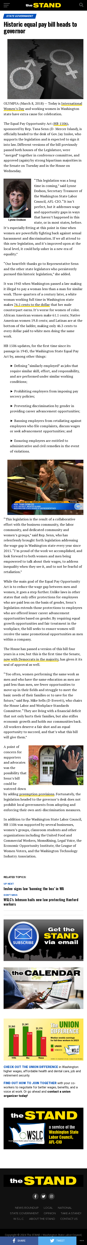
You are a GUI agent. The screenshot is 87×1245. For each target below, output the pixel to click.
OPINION (50, 1213)
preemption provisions (36, 794)
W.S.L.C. (18, 1218)
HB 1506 (60, 123)
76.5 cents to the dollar (32, 304)
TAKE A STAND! (71, 1213)
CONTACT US (69, 1218)
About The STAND (42, 1218)
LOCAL (48, 1207)
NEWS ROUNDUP (27, 1207)
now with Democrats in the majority (31, 659)
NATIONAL (65, 1207)
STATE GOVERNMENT (24, 1213)
